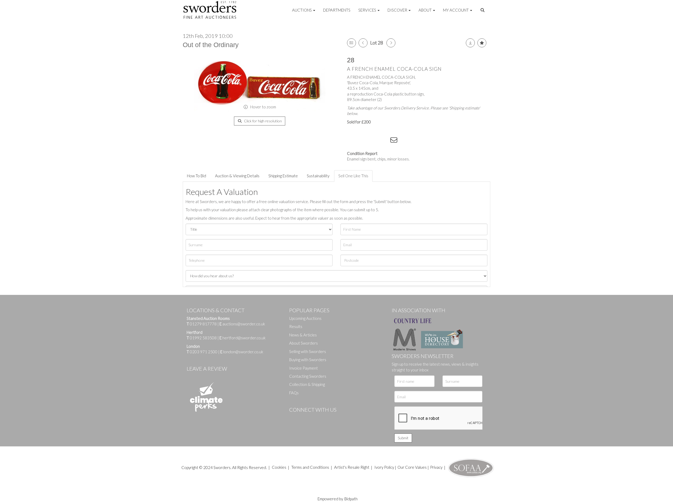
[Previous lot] (363, 42)
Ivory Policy (384, 467)
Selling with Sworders (307, 351)
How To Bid (196, 175)
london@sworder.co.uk (241, 351)
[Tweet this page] (363, 141)
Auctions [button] (302, 10)
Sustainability (318, 175)
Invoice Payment (303, 368)
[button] (483, 10)
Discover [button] (398, 10)
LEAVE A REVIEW (207, 368)
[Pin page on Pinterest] (373, 141)
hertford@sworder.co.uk (244, 337)
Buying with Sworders (307, 359)
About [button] (425, 10)
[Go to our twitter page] (305, 418)
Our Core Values (412, 467)
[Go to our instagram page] (384, 141)
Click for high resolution (262, 121)
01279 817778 (203, 323)
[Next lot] (390, 42)
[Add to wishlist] (481, 42)
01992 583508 (203, 337)
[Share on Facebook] (352, 141)
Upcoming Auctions (305, 318)
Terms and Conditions (310, 467)
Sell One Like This (353, 175)
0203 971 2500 (203, 351)
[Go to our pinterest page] (315, 418)
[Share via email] (395, 141)
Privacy (436, 467)
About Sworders (303, 343)
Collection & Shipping (307, 384)
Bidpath (351, 498)
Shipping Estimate (283, 175)
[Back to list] (351, 42)
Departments (336, 10)
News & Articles (303, 334)
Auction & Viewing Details (237, 175)
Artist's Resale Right (351, 467)
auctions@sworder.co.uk (242, 323)
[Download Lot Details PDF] (470, 42)
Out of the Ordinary (211, 44)
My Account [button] (456, 10)
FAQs (294, 392)
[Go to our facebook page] (294, 418)
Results (295, 326)
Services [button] (367, 10)
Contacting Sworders (307, 376)
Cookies (279, 467)
